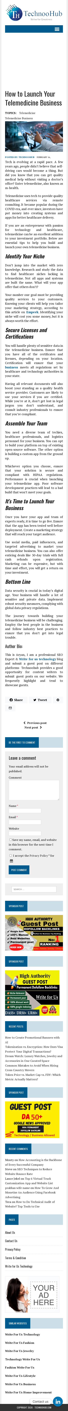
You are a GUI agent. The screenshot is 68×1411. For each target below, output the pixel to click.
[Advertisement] (34, 61)
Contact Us (11, 1241)
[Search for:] (34, 889)
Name (13, 806)
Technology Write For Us (22, 1359)
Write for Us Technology (18, 1266)
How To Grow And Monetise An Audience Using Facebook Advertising (32, 1192)
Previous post (37, 723)
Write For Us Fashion (19, 1343)
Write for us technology (37, 659)
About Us (10, 1232)
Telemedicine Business (19, 118)
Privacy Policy (39, 856)
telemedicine (27, 113)
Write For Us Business (20, 1384)
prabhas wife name (17, 1188)
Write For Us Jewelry (19, 1351)
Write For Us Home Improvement (28, 1392)
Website (14, 829)
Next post (31, 727)
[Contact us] (58, 1401)
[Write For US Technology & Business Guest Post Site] (34, 13)
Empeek (31, 312)
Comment (15, 777)
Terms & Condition (15, 1258)
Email (13, 817)
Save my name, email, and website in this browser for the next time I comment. (33, 844)
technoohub (26, 157)
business (11, 367)
